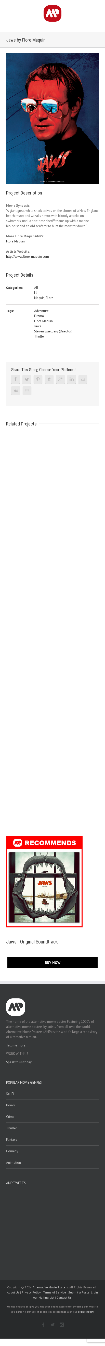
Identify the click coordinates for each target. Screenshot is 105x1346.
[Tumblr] (49, 379)
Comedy (12, 1151)
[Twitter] (26, 379)
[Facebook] (15, 379)
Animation (13, 1162)
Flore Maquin (15, 241)
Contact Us (64, 1297)
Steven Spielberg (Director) (53, 331)
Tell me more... (17, 1045)
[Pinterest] (38, 379)
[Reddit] (82, 379)
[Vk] (15, 390)
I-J (35, 293)
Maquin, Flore (43, 298)
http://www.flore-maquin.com (27, 256)
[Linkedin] (71, 379)
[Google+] (60, 379)
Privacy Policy (31, 1292)
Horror (10, 1105)
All (36, 288)
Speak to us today (19, 1062)
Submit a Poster (79, 1292)
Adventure (41, 311)
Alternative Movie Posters (50, 1287)
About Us (13, 1292)
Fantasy (11, 1139)
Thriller (39, 336)
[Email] (27, 390)
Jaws (37, 326)
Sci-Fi (10, 1094)
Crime (10, 1117)
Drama (39, 316)
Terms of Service (54, 1292)
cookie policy (85, 1311)
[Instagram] (62, 1325)
